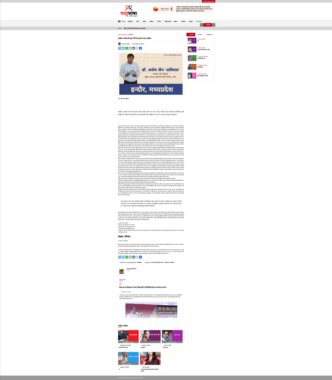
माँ (197, 41)
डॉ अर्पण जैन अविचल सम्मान (157, 262)
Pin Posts (199, 21)
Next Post (122, 280)
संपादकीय (183, 21)
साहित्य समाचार (168, 21)
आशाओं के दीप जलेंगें (123, 347)
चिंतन (138, 21)
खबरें (120, 284)
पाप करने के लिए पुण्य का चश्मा (203, 49)
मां (119, 369)
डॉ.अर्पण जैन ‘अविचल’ (169, 262)
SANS (141, 378)
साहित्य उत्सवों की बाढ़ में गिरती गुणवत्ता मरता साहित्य (134, 38)
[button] (202, 25)
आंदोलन (175, 21)
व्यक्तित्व (151, 21)
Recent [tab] (200, 34)
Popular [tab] (191, 34)
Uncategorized (122, 34)
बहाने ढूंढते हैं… (200, 67)
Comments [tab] (209, 34)
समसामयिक (130, 21)
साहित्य (144, 21)
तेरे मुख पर (143, 347)
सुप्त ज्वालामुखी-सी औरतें (202, 76)
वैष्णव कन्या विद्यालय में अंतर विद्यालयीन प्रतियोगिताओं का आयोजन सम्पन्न (142, 287)
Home (123, 21)
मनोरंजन (159, 21)
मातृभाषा (190, 21)
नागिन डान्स (165, 347)
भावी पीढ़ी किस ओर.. (201, 58)
